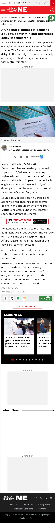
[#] (18, 298)
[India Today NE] (17, 9)
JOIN (43, 298)
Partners (42, 509)
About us (14, 504)
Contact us (28, 504)
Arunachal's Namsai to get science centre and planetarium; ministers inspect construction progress (17, 342)
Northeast (26, 3)
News (4, 17)
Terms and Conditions (23, 509)
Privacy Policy (44, 504)
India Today (36, 3)
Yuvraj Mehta (15, 146)
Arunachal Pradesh (17, 17)
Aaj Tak (45, 3)
